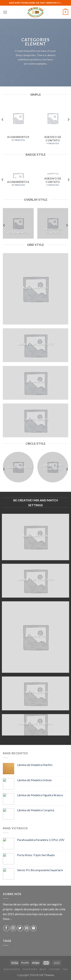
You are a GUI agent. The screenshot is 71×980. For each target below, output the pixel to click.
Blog (43, 969)
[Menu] (5, 12)
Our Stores (29, 969)
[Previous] (3, 127)
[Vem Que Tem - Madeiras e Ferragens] (36, 12)
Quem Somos (11, 969)
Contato (54, 969)
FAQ (65, 969)
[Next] (68, 127)
